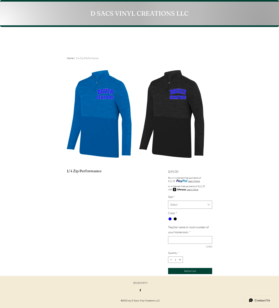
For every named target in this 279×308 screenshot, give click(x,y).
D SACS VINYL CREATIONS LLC (139, 13)
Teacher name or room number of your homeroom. (188, 229)
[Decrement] (171, 260)
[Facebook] (140, 290)
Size (171, 197)
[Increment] (180, 260)
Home (70, 58)
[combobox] (190, 205)
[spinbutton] (175, 260)
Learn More (194, 181)
